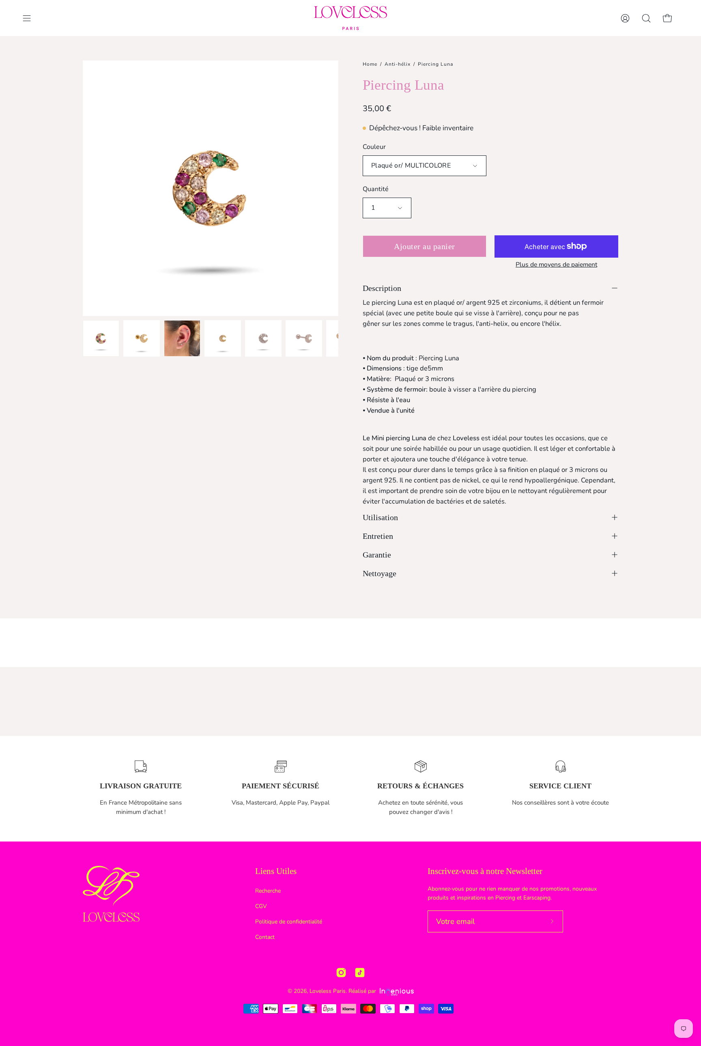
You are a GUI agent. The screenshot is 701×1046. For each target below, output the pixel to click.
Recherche (268, 891)
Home (370, 64)
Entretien (378, 536)
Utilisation (380, 517)
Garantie (377, 554)
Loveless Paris (328, 991)
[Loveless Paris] (350, 18)
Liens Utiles (276, 871)
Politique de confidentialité (288, 921)
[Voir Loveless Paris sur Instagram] (341, 972)
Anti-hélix (398, 64)
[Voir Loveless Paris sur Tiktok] (360, 972)
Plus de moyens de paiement (556, 264)
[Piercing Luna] (101, 338)
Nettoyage (379, 573)
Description (382, 288)
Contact (265, 937)
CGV (261, 906)
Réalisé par (363, 991)
